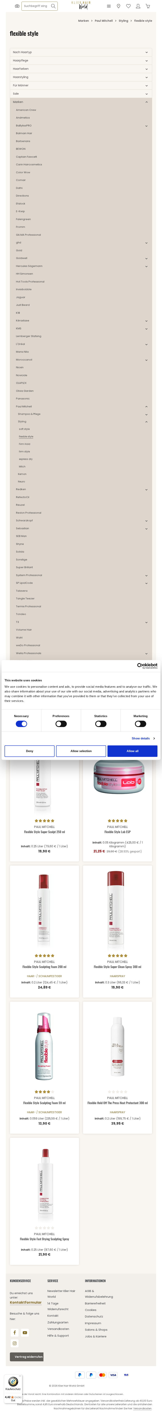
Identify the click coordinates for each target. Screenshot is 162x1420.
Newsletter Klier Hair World (61, 1294)
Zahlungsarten (57, 1322)
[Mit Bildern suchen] (17, 6)
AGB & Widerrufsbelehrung (99, 1294)
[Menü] (108, 6)
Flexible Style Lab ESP (118, 832)
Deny (29, 751)
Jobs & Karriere (95, 1336)
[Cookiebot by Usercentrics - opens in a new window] (140, 666)
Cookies (90, 1310)
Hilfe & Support (58, 1336)
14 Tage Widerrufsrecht (58, 1306)
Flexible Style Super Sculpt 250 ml (44, 832)
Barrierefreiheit (95, 1303)
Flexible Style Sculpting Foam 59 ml (44, 1103)
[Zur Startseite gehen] (81, 5)
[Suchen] (53, 6)
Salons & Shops (96, 1330)
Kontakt (52, 1316)
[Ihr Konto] (138, 6)
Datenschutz (94, 1316)
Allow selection (81, 751)
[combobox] (35, 6)
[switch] (61, 724)
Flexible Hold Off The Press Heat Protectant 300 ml (118, 1103)
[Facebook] (15, 1333)
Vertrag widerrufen (29, 1357)
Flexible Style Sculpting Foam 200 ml (44, 967)
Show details (141, 738)
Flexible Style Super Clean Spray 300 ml (117, 967)
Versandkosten (58, 1329)
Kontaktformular (26, 1302)
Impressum (93, 1323)
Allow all (132, 751)
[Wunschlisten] (128, 6)
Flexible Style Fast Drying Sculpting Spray (44, 1239)
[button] (146, 52)
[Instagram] (15, 1343)
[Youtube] (25, 1333)
